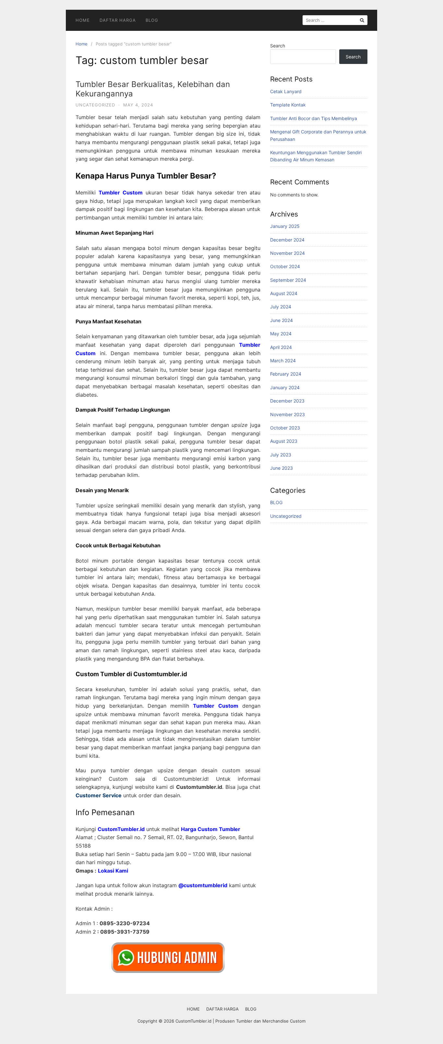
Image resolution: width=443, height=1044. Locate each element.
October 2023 (285, 427)
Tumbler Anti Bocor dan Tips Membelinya (313, 118)
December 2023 (287, 401)
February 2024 (285, 374)
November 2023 (287, 414)
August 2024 (283, 293)
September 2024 (288, 280)
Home (82, 43)
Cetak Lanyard (286, 91)
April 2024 (281, 347)
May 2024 (281, 333)
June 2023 (281, 468)
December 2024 (287, 239)
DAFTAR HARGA (118, 20)
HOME (83, 20)
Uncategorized (95, 104)
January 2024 (285, 387)
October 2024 (285, 266)
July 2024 (280, 306)
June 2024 (281, 320)
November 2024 (287, 253)
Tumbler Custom (121, 192)
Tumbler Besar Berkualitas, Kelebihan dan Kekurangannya (153, 89)
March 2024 (283, 360)
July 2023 (280, 454)
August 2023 (283, 441)
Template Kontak (288, 104)
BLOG (152, 20)
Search (277, 45)
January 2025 (285, 226)
